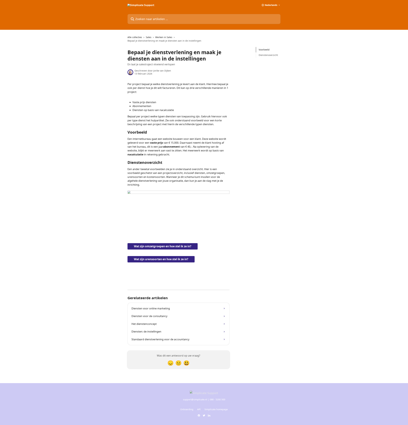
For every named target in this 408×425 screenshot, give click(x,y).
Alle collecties (134, 37)
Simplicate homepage (216, 409)
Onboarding (186, 409)
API (199, 409)
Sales (148, 37)
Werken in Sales (163, 37)
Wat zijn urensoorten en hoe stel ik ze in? (161, 259)
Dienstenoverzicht (268, 55)
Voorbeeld (264, 49)
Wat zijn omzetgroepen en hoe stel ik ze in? (162, 246)
